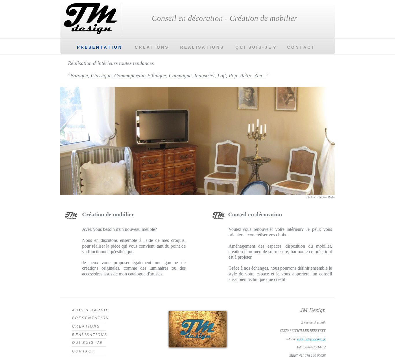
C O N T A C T (303, 47)
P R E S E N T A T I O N (99, 47)
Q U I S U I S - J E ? (255, 47)
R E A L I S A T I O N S (201, 47)
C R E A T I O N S (151, 47)
